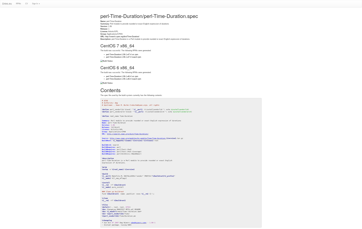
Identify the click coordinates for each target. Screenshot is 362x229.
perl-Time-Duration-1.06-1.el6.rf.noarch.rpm (123, 79)
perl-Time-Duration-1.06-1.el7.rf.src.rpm (122, 54)
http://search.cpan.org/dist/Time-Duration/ (122, 36)
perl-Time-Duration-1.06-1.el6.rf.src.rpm (122, 76)
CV (26, 4)
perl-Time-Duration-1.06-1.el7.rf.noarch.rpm (123, 57)
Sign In (35, 4)
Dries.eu (7, 3)
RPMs (18, 4)
